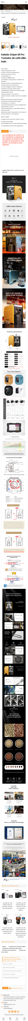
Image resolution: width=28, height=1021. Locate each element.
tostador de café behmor (9, 950)
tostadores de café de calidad (17, 946)
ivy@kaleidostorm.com (9, 1004)
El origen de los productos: (8, 119)
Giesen (4, 946)
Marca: (3, 117)
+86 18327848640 (7, 1008)
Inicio (2, 11)
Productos (8, 11)
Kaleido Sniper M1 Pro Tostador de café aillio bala (13, 13)
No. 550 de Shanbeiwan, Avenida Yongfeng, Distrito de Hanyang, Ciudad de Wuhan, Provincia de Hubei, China (14, 998)
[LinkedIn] (15, 1011)
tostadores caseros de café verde (11, 948)
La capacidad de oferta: (7, 126)
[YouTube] (9, 1011)
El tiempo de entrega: (7, 121)
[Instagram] (18, 1011)
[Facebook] (12, 1011)
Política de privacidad (16, 988)
